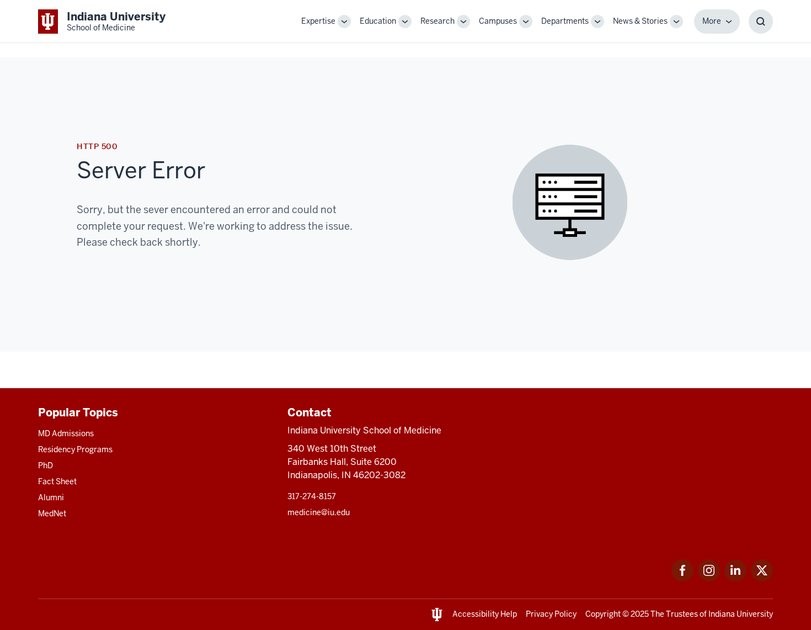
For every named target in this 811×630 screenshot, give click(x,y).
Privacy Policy (551, 614)
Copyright (603, 614)
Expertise (318, 21)
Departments (565, 21)
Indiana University (740, 614)
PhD (45, 465)
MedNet (52, 513)
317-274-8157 (311, 496)
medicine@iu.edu (318, 512)
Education (378, 21)
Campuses (498, 21)
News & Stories (640, 21)
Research (437, 21)
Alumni (51, 497)
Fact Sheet (57, 481)
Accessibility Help (484, 614)
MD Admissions (66, 433)
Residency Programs (75, 449)
